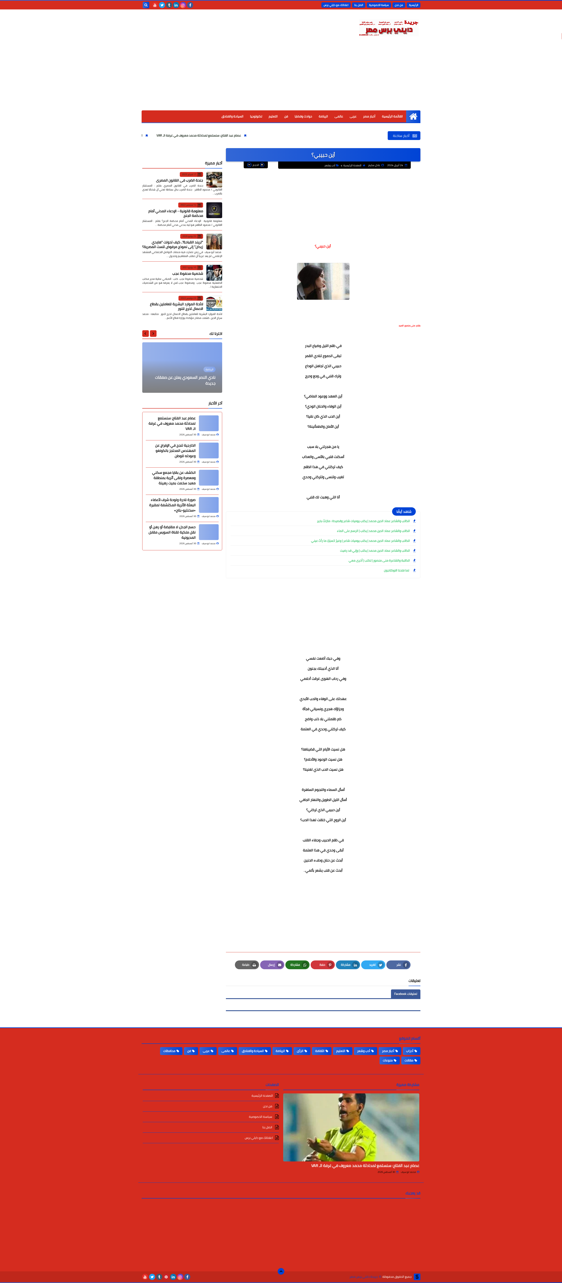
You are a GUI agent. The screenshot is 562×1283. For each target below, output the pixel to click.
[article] (182, 367)
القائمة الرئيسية (392, 116)
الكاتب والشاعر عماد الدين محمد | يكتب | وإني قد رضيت (375, 550)
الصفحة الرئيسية (352, 165)
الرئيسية (413, 4)
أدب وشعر (329, 165)
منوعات (388, 1060)
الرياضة (323, 116)
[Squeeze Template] (417, 1277)
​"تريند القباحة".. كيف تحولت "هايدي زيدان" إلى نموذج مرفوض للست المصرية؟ (172, 244)
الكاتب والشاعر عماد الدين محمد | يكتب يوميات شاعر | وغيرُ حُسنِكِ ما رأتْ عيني (360, 541)
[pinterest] (166, 1277)
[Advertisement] (281, 77)
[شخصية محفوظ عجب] (214, 273)
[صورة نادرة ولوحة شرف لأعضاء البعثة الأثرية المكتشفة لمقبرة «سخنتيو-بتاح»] (209, 505)
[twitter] (162, 5)
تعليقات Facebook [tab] (405, 994)
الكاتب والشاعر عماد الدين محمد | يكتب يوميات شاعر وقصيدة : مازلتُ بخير (363, 521)
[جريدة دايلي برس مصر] (388, 27)
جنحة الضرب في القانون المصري (179, 180)
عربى (353, 116)
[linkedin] (176, 5)
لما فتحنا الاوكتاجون (397, 570)
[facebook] (190, 5)
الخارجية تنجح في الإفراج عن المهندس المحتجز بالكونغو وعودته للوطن (143, 135)
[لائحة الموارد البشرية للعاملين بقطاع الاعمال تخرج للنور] (214, 303)
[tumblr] (169, 5)
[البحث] (146, 5)
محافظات (169, 1051)
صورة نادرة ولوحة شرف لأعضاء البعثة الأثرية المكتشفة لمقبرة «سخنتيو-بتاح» (172, 504)
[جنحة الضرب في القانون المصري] (214, 180)
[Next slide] (145, 333)
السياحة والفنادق (232, 116)
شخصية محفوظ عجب (187, 273)
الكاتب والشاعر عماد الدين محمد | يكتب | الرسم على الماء (373, 531)
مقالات (409, 1060)
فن (286, 116)
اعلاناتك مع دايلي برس (336, 4)
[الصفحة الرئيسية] (413, 116)
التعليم (273, 116)
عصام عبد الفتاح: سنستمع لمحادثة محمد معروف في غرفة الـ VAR (244, 135)
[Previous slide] (153, 333)
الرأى (300, 1051)
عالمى (339, 116)
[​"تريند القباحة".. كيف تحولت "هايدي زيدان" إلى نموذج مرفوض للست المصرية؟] (214, 241)
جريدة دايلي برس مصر (363, 1276)
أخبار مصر (369, 116)
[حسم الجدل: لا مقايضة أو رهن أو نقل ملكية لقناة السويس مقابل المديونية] (209, 532)
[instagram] (183, 5)
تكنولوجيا (256, 116)
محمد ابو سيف (408, 1172)
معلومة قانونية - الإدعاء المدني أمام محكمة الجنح (175, 213)
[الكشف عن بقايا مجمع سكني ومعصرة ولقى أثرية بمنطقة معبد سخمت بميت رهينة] (209, 478)
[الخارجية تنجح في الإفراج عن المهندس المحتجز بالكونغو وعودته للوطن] (209, 450)
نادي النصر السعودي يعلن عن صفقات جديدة (185, 380)
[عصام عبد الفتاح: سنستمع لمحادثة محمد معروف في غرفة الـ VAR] (209, 423)
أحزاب (409, 1051)
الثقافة (319, 1051)
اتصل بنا (358, 4)
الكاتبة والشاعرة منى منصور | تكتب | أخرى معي (379, 560)
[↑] (281, 1271)
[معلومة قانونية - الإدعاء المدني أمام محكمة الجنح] (214, 210)
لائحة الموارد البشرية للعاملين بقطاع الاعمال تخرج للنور (176, 306)
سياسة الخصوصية (379, 4)
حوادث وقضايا (303, 116)
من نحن (399, 4)
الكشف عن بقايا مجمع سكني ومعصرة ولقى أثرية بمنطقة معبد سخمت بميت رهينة (174, 477)
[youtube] (155, 5)
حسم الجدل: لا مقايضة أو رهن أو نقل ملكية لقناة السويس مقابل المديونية (172, 532)
